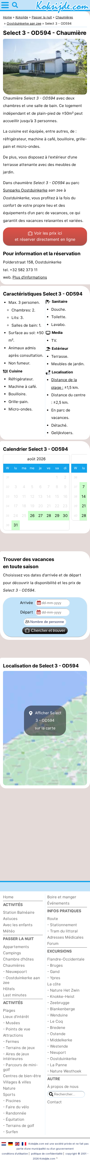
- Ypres (53, 977)
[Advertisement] (45, 542)
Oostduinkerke (34, 190)
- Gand (53, 971)
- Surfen (10, 1131)
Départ (27, 612)
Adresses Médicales (65, 937)
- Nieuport (56, 1052)
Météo (9, 931)
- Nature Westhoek (64, 1071)
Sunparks (12, 190)
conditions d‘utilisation (15, 1153)
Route (52, 918)
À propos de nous (62, 1086)
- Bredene (56, 1027)
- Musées (11, 1022)
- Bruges (55, 965)
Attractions (13, 1035)
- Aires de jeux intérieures (16, 1056)
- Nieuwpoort (15, 971)
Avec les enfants (17, 924)
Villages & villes (17, 1082)
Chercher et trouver (48, 630)
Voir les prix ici (45, 236)
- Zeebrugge (58, 1002)
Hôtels (9, 988)
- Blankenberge (61, 1009)
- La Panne (57, 1065)
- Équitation (13, 1119)
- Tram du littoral (62, 931)
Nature (9, 1088)
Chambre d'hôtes (18, 959)
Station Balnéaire (18, 912)
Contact (54, 1102)
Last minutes (14, 995)
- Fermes (11, 1041)
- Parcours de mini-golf (20, 1067)
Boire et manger (61, 897)
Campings (12, 953)
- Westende (57, 1046)
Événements (58, 903)
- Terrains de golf (18, 1125)
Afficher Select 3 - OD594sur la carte (48, 720)
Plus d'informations (29, 277)
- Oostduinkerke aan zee (21, 980)
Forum (52, 943)
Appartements (16, 946)
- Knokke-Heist (60, 996)
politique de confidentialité (46, 1153)
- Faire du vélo (16, 1107)
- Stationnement (62, 924)
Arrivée (27, 602)
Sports (9, 1094)
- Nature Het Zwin (63, 990)
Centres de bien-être (22, 1075)
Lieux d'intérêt (16, 1016)
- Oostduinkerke (61, 1058)
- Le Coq (55, 1021)
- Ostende (56, 1033)
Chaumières (14, 965)
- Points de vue (16, 1029)
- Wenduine (57, 1015)
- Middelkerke (59, 1040)
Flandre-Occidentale (65, 959)
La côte (54, 984)
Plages (9, 1010)
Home (8, 897)
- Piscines (12, 1100)
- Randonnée (14, 1113)
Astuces (10, 918)
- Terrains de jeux (19, 1047)
